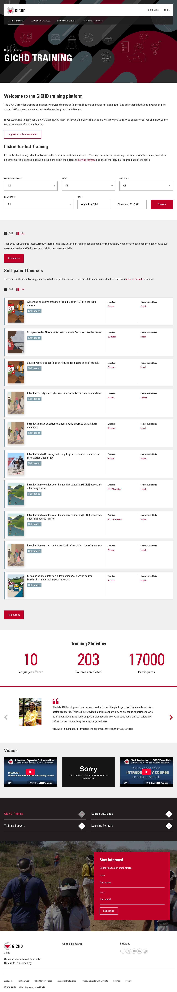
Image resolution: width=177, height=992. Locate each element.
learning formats (86, 160)
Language (9, 197)
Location (124, 179)
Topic (65, 179)
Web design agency (27, 987)
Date (80, 197)
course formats (134, 279)
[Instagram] (145, 953)
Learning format (13, 179)
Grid (10, 233)
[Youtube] (134, 953)
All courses (14, 258)
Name (102, 876)
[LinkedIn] (139, 953)
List (23, 233)
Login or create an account (22, 134)
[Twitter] (128, 953)
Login (167, 10)
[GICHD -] (16, 10)
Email (102, 893)
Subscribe (108, 911)
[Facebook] (123, 953)
